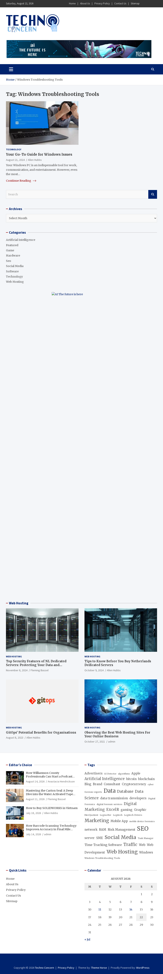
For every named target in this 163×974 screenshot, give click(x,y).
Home (72, 3)
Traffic (130, 844)
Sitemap (135, 3)
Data (109, 790)
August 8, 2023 (14, 737)
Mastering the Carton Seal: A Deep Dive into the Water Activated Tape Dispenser (49, 794)
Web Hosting (15, 282)
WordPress (142, 967)
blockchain (146, 779)
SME (99, 838)
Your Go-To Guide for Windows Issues (39, 154)
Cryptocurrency (134, 784)
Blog (87, 784)
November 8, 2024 (16, 670)
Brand (97, 784)
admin (111, 741)
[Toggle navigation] (11, 69)
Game (10, 250)
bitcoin (131, 779)
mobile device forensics (142, 821)
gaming (126, 810)
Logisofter (105, 815)
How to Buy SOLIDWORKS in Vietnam (52, 808)
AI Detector (110, 773)
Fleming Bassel (40, 670)
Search (152, 194)
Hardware (13, 255)
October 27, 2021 (94, 741)
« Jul (87, 939)
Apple (135, 773)
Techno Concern (44, 967)
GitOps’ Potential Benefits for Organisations (41, 732)
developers (138, 798)
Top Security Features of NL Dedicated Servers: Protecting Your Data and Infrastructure (36, 665)
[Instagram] (149, 4)
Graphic (140, 810)
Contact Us (120, 3)
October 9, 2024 (94, 670)
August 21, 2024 (15, 160)
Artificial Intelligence (20, 240)
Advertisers (93, 773)
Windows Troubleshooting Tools (102, 858)
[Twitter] (154, 4)
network (90, 829)
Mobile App (119, 821)
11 (99, 909)
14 (130, 909)
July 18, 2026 (33, 813)
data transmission (114, 798)
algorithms (124, 773)
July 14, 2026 (33, 834)
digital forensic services (109, 804)
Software (12, 271)
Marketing (96, 820)
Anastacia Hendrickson (61, 781)
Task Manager (145, 838)
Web (142, 845)
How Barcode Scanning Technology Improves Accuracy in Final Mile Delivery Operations (51, 829)
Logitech (117, 815)
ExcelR (112, 809)
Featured (12, 245)
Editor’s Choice (20, 765)
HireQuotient (91, 815)
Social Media (14, 266)
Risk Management (121, 829)
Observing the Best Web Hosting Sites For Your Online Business (117, 734)
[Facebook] (144, 4)
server (89, 838)
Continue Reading (19, 180)
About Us (85, 3)
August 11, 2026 (35, 799)
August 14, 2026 (35, 781)
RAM (102, 829)
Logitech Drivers (133, 815)
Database (125, 791)
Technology (13, 149)
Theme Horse (99, 967)
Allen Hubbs (35, 160)
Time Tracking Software (103, 845)
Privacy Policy (102, 3)
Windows (146, 852)
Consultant (112, 784)
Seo (8, 261)
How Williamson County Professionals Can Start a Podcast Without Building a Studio (49, 776)
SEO (142, 828)
